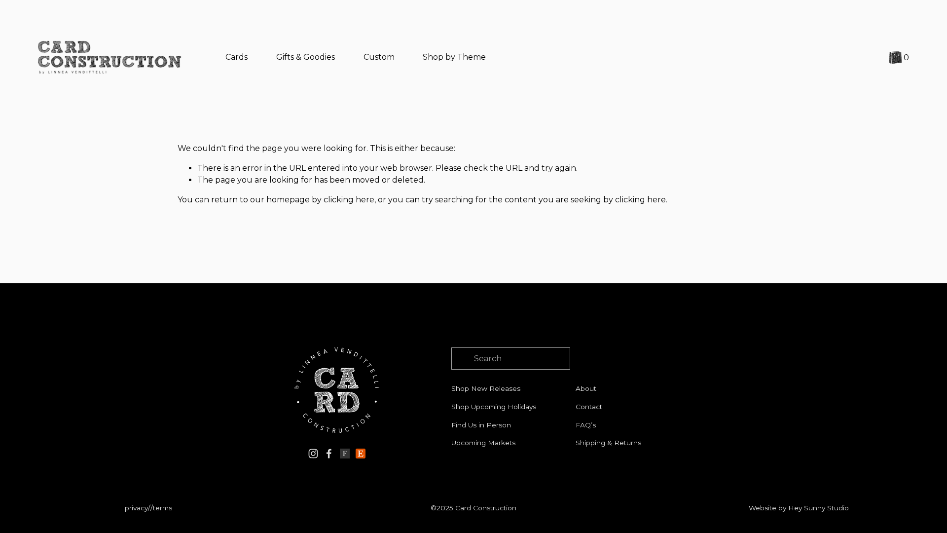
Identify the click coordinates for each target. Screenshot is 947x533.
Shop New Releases (485, 388)
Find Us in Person (481, 425)
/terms (161, 508)
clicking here (349, 199)
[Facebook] (329, 453)
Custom (379, 57)
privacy (136, 508)
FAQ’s (586, 425)
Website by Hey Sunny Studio (799, 508)
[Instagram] (313, 453)
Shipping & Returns (608, 443)
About (586, 388)
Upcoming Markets (483, 443)
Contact (589, 407)
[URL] (345, 453)
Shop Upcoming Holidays (493, 407)
